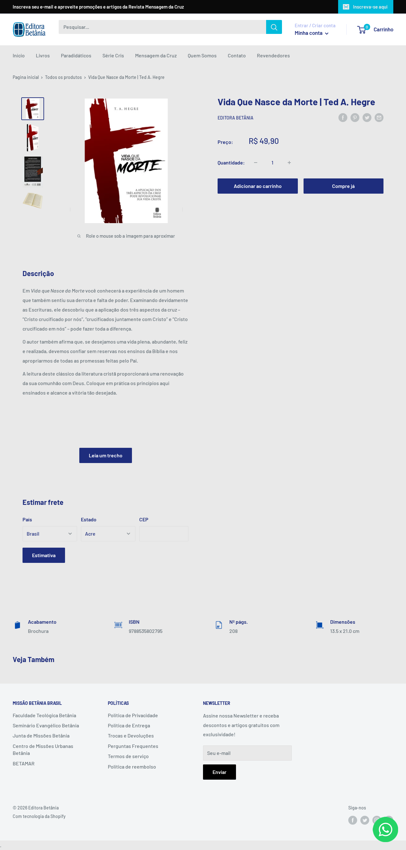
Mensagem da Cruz (156, 55)
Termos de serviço (128, 756)
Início (19, 55)
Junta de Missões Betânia (41, 735)
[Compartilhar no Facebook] (342, 117)
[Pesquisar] (274, 27)
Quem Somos (202, 55)
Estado (88, 519)
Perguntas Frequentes (133, 746)
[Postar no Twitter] (367, 117)
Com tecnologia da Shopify (39, 816)
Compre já (343, 186)
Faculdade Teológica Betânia (44, 715)
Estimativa (44, 555)
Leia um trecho (105, 455)
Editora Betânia (235, 117)
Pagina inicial (26, 77)
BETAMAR (24, 763)
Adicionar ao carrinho (258, 186)
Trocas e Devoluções (131, 735)
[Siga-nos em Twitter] (364, 820)
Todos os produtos (63, 77)
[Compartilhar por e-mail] (379, 117)
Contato (237, 55)
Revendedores (273, 55)
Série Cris (113, 55)
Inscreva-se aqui (370, 7)
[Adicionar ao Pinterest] (354, 117)
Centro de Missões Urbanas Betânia (43, 749)
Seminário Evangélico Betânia (46, 725)
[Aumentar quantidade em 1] (289, 162)
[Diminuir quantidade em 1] (255, 162)
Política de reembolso (132, 766)
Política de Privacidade (133, 715)
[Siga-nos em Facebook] (352, 820)
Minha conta (309, 32)
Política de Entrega (129, 725)
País (27, 519)
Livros (43, 55)
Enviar (219, 772)
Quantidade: (231, 162)
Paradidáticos (76, 55)
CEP (143, 519)
